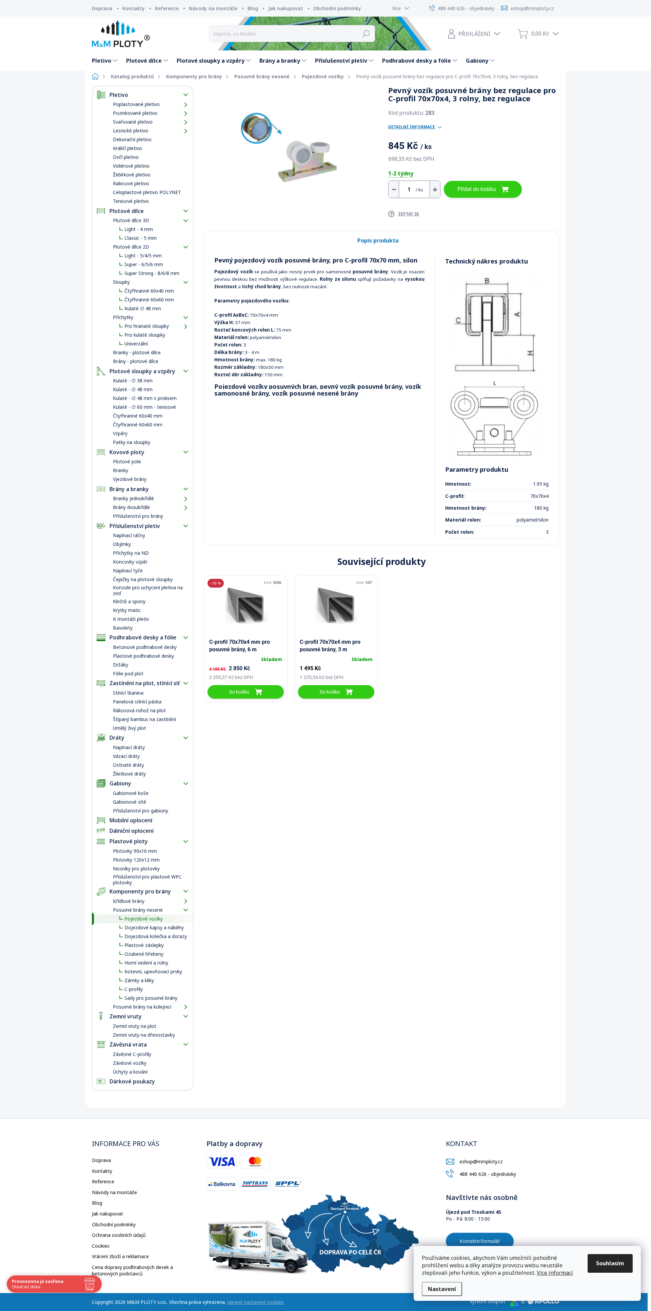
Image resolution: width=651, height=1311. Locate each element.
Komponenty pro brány (140, 891)
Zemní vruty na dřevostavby (144, 1035)
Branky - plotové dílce (137, 352)
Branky (120, 470)
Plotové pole (127, 461)
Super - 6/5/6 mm (143, 264)
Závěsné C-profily (132, 1054)
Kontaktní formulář (480, 1241)
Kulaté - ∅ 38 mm (133, 380)
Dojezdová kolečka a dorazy (155, 936)
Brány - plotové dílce (135, 361)
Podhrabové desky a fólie (143, 637)
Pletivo (119, 95)
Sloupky (121, 282)
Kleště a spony (129, 601)
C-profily (133, 989)
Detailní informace (411, 127)
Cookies (101, 1246)
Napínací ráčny (129, 535)
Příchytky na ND (131, 553)
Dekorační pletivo (132, 139)
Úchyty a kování (130, 1072)
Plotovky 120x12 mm (136, 860)
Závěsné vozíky (129, 1063)
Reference (167, 8)
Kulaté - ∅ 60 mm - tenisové (144, 407)
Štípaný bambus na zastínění (144, 719)
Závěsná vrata (128, 1044)
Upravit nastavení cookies (255, 1302)
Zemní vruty (126, 1016)
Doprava (102, 8)
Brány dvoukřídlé (131, 507)
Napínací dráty (129, 747)
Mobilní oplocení (131, 820)
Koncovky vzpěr (130, 561)
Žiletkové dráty (129, 773)
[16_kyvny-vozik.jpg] (495, 419)
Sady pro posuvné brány (150, 998)
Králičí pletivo (127, 148)
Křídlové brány (128, 901)
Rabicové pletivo (131, 183)
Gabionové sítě (129, 802)
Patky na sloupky (131, 442)
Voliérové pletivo (131, 166)
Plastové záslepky (144, 945)
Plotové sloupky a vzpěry (142, 371)
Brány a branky (129, 489)
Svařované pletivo (133, 122)
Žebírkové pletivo (132, 174)
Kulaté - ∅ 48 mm (133, 389)
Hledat (366, 33)
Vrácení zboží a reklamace (120, 1256)
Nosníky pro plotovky (136, 868)
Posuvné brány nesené (138, 910)
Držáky (120, 664)
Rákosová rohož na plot (139, 710)
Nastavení (442, 1289)
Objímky (122, 544)
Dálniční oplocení (132, 830)
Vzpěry (120, 433)
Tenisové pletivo (131, 201)
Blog (253, 8)
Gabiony (120, 783)
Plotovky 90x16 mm (135, 851)
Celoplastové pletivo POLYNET (147, 192)
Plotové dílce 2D (131, 247)
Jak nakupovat (285, 8)
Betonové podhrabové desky (145, 647)
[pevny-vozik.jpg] (495, 323)
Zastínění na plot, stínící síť (145, 683)
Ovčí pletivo (126, 157)
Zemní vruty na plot (134, 1026)
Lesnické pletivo (130, 130)
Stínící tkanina (128, 693)
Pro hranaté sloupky (146, 326)
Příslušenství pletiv (135, 526)
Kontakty (133, 8)
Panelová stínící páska (137, 701)
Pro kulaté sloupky (144, 335)
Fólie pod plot (128, 673)
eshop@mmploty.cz (481, 1161)
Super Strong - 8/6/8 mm (151, 273)
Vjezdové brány (129, 479)
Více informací (555, 1272)
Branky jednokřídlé (133, 498)
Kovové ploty (127, 452)
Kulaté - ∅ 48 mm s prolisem (145, 398)
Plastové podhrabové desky (143, 656)
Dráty (117, 737)
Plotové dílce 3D (131, 220)
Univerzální (136, 343)
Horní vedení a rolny (146, 962)
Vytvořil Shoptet (488, 1301)
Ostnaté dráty (128, 765)
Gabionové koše (131, 793)
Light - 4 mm (138, 229)
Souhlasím (610, 1263)
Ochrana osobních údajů (119, 1235)
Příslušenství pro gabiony (140, 810)
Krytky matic (127, 610)
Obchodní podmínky (337, 8)
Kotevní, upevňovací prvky (153, 971)
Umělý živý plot (129, 728)
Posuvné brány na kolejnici (142, 1006)
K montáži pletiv (131, 619)
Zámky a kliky (139, 980)
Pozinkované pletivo (135, 113)
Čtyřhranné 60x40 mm (149, 291)
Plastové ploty (129, 841)
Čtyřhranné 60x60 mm (149, 299)
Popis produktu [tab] (378, 240)
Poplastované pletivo (136, 104)
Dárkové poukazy (132, 1081)
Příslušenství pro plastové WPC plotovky (147, 879)
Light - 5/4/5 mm (143, 255)
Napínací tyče (128, 570)
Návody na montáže (213, 8)
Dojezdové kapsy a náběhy (154, 927)
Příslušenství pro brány (138, 516)
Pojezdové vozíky (143, 918)
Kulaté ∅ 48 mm (142, 308)
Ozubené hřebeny (143, 954)
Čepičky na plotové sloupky (143, 579)
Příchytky (123, 317)
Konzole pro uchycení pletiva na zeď (148, 590)
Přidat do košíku (476, 189)
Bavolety (123, 628)
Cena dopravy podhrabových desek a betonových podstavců (132, 1270)
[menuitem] (105, 60)
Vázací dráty (126, 756)
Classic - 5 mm (140, 238)
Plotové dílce (127, 211)
